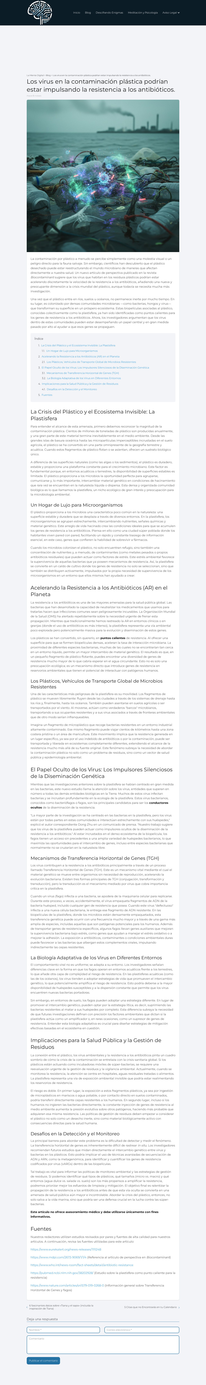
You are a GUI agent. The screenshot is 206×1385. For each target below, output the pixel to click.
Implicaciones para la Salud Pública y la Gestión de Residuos (80, 383)
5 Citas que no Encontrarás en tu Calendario (150, 1307)
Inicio (76, 12)
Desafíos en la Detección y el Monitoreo (72, 389)
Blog (88, 12)
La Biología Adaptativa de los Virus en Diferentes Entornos (84, 378)
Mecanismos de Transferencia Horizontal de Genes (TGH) (83, 373)
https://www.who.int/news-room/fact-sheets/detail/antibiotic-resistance (82, 1265)
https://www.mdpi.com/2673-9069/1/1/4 (58, 1257)
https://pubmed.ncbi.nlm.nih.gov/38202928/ (62, 1273)
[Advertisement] (103, 49)
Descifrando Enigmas (109, 12)
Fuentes (47, 394)
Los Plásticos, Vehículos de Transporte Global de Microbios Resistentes (91, 361)
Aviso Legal (170, 12)
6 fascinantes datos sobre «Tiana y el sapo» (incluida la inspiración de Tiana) (61, 1307)
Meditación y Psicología (143, 12)
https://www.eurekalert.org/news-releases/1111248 (66, 1249)
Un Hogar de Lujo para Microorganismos (72, 350)
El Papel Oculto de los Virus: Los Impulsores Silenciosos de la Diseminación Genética (95, 367)
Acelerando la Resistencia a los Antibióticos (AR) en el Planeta (80, 356)
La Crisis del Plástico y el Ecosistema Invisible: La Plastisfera (78, 345)
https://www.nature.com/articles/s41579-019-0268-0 (67, 1285)
